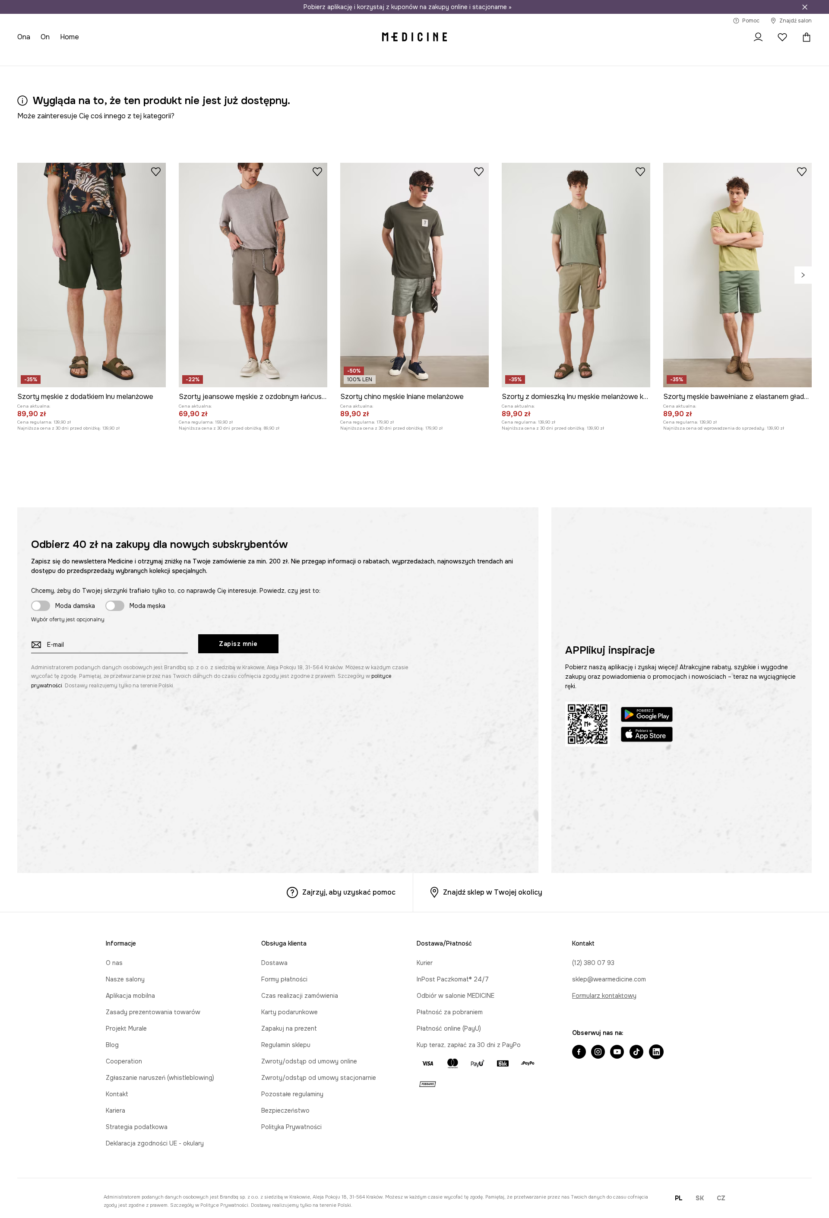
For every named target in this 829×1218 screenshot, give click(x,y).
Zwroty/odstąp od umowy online (309, 1061)
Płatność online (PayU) (449, 1028)
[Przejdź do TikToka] (636, 1052)
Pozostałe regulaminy (292, 1094)
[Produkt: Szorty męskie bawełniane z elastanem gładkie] (737, 275)
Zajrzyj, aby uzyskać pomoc (349, 892)
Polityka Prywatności (291, 1127)
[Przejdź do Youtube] (617, 1052)
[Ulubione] (782, 37)
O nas (114, 963)
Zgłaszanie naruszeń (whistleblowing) (160, 1078)
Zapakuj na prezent (289, 1028)
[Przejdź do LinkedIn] (656, 1052)
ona (23, 36)
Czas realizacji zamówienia (299, 996)
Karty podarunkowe (289, 1012)
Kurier (425, 963)
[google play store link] (647, 715)
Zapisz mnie (238, 644)
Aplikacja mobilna (130, 996)
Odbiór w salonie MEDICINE (455, 996)
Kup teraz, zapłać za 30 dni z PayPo (469, 1045)
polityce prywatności (224, 1205)
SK (700, 1198)
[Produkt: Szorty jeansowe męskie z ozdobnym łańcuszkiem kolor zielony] (253, 275)
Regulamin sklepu (285, 1045)
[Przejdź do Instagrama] (598, 1052)
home (69, 36)
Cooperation (124, 1061)
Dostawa (274, 963)
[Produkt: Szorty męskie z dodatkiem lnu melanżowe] (91, 275)
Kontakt (117, 1094)
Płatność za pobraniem (450, 1012)
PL (679, 1198)
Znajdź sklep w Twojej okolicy (492, 892)
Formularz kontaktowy (604, 996)
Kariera (115, 1110)
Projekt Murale (126, 1028)
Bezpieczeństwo (285, 1110)
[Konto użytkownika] (758, 37)
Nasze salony (125, 979)
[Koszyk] (804, 37)
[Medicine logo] (414, 37)
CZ (721, 1198)
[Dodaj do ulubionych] (155, 171)
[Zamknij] (805, 7)
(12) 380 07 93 (593, 963)
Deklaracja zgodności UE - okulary (155, 1143)
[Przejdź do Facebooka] (579, 1052)
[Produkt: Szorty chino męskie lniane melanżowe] (414, 275)
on (45, 36)
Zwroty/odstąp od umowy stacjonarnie (318, 1078)
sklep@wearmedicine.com (609, 979)
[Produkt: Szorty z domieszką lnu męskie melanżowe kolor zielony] (576, 275)
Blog (112, 1045)
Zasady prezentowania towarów (153, 1012)
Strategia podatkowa (137, 1127)
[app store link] (647, 735)
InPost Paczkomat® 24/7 (453, 979)
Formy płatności (284, 979)
